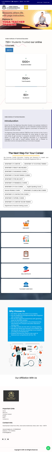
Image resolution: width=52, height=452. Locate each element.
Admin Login (39, 2)
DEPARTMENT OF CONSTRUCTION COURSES (17, 194)
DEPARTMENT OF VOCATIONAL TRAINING (35, 164)
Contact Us (5, 419)
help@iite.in (16, 1)
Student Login (47, 2)
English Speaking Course (34, 186)
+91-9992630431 (6, 1)
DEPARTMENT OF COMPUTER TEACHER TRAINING (18, 202)
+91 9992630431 (17, 429)
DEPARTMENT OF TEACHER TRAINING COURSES (17, 175)
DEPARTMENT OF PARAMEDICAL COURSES (16, 183)
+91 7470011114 (11, 431)
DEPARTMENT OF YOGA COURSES (14, 186)
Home (4, 411)
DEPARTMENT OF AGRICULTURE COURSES (35, 190)
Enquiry (4, 415)
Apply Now (9, 50)
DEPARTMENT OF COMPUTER (12, 164)
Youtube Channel (7, 414)
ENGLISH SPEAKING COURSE (12, 190)
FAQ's (4, 417)
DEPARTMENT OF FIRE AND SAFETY (14, 179)
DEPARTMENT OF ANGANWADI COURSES (16, 171)
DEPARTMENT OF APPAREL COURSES (14, 198)
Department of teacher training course (16, 205)
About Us (5, 412)
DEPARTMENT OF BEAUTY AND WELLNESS (16, 167)
